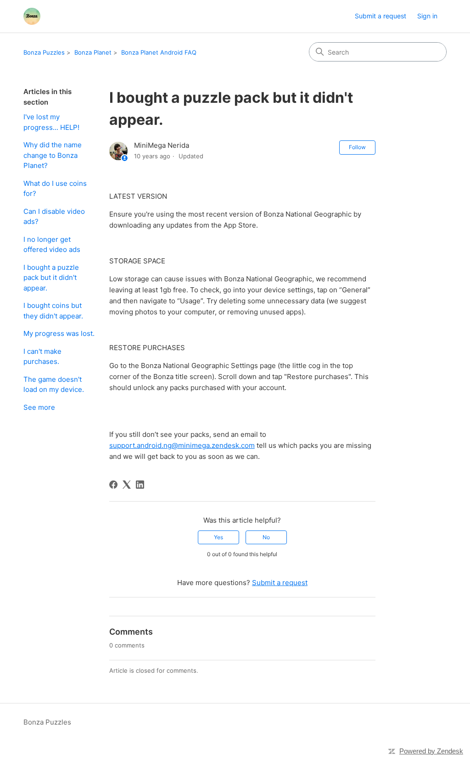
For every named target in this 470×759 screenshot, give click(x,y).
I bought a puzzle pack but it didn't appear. (51, 277)
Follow (357, 147)
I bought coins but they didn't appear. (53, 310)
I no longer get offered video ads (51, 244)
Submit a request (380, 16)
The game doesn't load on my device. (53, 384)
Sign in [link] (427, 16)
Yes (218, 537)
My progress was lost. (59, 333)
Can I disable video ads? (54, 216)
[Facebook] (113, 484)
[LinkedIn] (140, 484)
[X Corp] (127, 484)
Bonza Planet (93, 52)
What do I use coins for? (55, 188)
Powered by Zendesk (431, 751)
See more (39, 407)
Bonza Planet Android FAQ (158, 52)
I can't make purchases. (42, 356)
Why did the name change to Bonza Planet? (52, 155)
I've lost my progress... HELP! (51, 122)
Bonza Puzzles (44, 52)
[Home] (31, 16)
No (266, 537)
